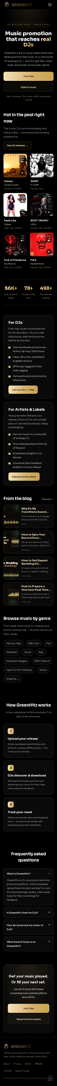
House (27, 652)
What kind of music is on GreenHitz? (21, 943)
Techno (43, 669)
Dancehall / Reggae (16, 660)
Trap (40, 652)
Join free (28, 76)
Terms (28, 1063)
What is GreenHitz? (18, 873)
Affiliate (38, 1063)
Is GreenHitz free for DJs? (22, 912)
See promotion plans (24, 476)
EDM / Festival (42, 660)
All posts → (48, 499)
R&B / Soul (33, 643)
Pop (48, 643)
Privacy (17, 1063)
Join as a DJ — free (23, 389)
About (6, 1063)
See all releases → (17, 145)
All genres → (12, 678)
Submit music (28, 87)
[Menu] (50, 4)
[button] (22, 173)
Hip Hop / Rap (13, 643)
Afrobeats (11, 652)
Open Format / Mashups (19, 669)
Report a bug (22, 1070)
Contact (7, 1070)
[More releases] (49, 202)
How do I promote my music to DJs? (25, 927)
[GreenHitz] (18, 4)
